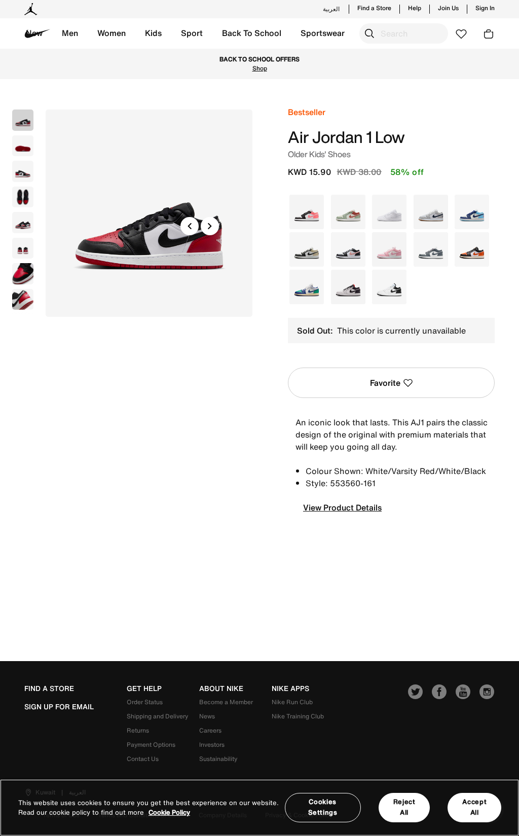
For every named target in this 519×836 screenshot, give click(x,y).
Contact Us (143, 758)
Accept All (474, 807)
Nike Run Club (292, 702)
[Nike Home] (37, 33)
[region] (259, 807)
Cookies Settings (323, 807)
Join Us (448, 8)
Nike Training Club (298, 716)
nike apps (290, 688)
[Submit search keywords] (369, 33)
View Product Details (342, 507)
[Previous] (189, 226)
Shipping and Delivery (157, 716)
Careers (210, 730)
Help (414, 8)
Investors (212, 744)
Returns (138, 730)
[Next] (210, 226)
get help (144, 688)
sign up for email (59, 706)
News (207, 716)
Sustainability (218, 758)
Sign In (485, 8)
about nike (221, 688)
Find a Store (374, 8)
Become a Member (226, 702)
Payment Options (151, 744)
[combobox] (403, 33)
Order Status (145, 702)
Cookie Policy (169, 812)
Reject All (404, 807)
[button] (70, 33)
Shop (259, 68)
